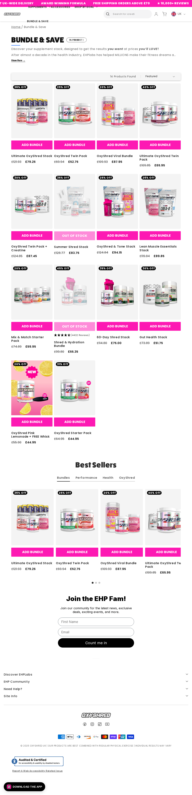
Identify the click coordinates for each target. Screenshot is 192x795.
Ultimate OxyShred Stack (31, 156)
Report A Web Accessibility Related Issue (37, 770)
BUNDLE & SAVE (38, 21)
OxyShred (127, 478)
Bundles (63, 478)
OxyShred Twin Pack (70, 156)
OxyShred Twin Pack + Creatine (29, 248)
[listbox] (161, 76)
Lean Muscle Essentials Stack (158, 248)
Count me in (96, 643)
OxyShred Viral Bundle (115, 156)
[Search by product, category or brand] (108, 14)
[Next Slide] (175, 520)
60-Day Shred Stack (113, 337)
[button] (93, 583)
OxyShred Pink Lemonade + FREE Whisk (30, 434)
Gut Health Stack (153, 337)
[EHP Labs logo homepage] (12, 14)
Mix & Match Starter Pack (27, 339)
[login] (156, 14)
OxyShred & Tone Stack (116, 246)
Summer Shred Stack (71, 247)
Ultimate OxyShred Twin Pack (159, 157)
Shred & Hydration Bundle (69, 344)
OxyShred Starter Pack (73, 433)
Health (108, 478)
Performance (86, 478)
